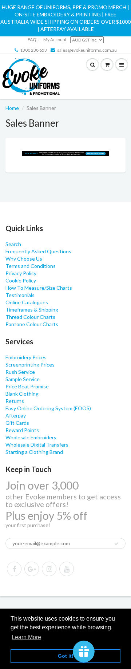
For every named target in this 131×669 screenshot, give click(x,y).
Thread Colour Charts (30, 317)
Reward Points (22, 430)
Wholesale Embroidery (30, 437)
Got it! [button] (66, 656)
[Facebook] (14, 569)
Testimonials (20, 295)
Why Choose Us (23, 259)
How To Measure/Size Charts (38, 288)
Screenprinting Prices (30, 364)
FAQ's (34, 39)
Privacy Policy (20, 273)
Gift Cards (17, 423)
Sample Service (22, 379)
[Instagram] (49, 569)
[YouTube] (66, 569)
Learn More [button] (26, 637)
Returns (14, 401)
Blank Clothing (22, 394)
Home (12, 108)
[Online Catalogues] (65, 153)
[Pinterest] (31, 569)
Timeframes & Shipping (31, 309)
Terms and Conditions (30, 266)
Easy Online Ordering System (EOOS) (48, 408)
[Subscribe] (116, 544)
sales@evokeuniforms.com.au (87, 50)
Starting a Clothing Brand (34, 452)
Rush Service (20, 372)
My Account (55, 39)
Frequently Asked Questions (38, 251)
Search (13, 244)
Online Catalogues (26, 302)
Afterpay (15, 415)
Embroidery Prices (26, 357)
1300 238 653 (33, 50)
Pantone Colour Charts (31, 324)
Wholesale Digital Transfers (36, 445)
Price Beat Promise (27, 386)
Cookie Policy (20, 280)
